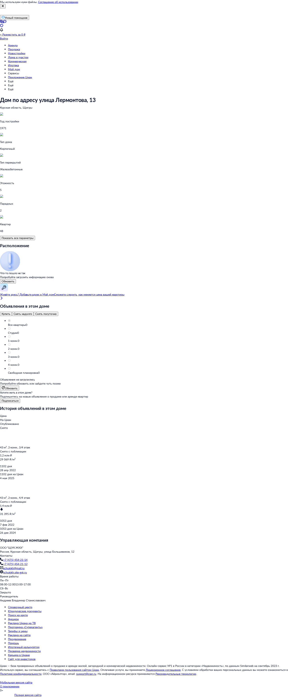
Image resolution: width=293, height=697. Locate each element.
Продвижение (17, 639)
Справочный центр (20, 607)
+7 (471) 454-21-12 (15, 564)
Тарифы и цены (18, 631)
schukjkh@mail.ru (14, 568)
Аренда (13, 45)
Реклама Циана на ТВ (22, 623)
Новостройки (16, 53)
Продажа (14, 49)
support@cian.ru (86, 674)
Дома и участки (18, 57)
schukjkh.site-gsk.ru (15, 572)
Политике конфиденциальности (20, 674)
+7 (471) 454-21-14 (15, 560)
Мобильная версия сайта (16, 682)
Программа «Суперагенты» (25, 627)
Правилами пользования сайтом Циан (74, 670)
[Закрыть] (3, 6)
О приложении (9, 686)
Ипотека (13, 65)
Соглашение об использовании (58, 2)
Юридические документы (24, 611)
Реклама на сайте (19, 635)
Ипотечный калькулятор (23, 647)
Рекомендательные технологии (175, 674)
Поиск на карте (18, 615)
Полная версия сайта (27, 695)
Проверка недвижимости (24, 651)
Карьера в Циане (19, 655)
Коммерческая (17, 61)
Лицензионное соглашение (163, 670)
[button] (150, 325)
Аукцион (13, 619)
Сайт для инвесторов (21, 659)
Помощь (13, 643)
